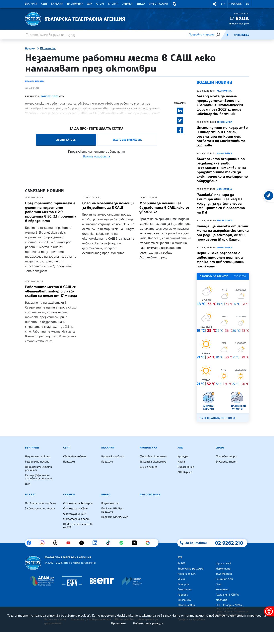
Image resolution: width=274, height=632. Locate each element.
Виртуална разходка (191, 568)
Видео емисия (110, 503)
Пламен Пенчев (34, 81)
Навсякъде (241, 34)
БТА (223, 3)
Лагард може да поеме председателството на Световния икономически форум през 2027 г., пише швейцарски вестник (220, 105)
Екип (218, 584)
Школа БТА (184, 600)
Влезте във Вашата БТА (127, 139)
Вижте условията (96, 156)
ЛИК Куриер (185, 472)
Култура (183, 456)
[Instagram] (43, 543)
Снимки (127, 3)
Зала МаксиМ (224, 574)
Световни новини (74, 456)
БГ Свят (113, 3)
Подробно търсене (201, 34)
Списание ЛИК (224, 579)
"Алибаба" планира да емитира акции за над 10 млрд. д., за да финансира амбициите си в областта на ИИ (221, 204)
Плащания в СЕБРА (227, 594)
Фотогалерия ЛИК (74, 513)
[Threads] (57, 543)
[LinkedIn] (96, 543)
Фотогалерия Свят (75, 508)
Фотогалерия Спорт (76, 519)
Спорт (100, 3)
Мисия (181, 579)
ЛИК (89, 3)
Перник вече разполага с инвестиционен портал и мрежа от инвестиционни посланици (221, 259)
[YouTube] (70, 543)
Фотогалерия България (78, 503)
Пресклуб (235, 3)
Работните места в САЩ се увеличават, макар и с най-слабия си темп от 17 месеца (51, 291)
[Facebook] (30, 543)
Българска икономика (152, 461)
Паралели (69, 461)
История (183, 584)
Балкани (57, 3)
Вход (242, 18)
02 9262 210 (229, 543)
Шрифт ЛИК (223, 563)
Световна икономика (152, 456)
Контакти (222, 589)
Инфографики (158, 3)
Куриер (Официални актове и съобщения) (38, 477)
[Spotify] (123, 543)
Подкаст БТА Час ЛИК (114, 517)
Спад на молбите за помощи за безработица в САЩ (108, 205)
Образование (186, 467)
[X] (83, 543)
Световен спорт (226, 456)
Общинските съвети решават (38, 468)
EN (247, 3)
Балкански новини (112, 456)
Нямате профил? (239, 23)
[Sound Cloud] (136, 543)
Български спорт (226, 461)
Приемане (118, 623)
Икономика (75, 3)
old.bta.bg (221, 600)
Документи (185, 589)
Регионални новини (37, 461)
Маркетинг (223, 568)
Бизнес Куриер (148, 467)
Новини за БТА (187, 574)
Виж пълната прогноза (217, 418)
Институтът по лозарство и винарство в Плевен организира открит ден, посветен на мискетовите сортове (222, 136)
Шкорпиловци (186, 605)
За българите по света (40, 508)
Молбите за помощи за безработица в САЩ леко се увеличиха (164, 207)
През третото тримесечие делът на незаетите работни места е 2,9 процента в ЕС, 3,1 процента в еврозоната (50, 212)
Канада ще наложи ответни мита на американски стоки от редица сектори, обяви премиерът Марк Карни (223, 233)
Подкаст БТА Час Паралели (112, 510)
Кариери (183, 594)
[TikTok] (109, 543)
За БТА (181, 563)
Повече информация (148, 623)
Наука (181, 461)
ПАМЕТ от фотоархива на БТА (78, 526)
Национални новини (37, 456)
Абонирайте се (66, 139)
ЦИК (27, 483)
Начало (30, 48)
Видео (141, 3)
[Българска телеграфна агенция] (33, 563)
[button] (174, 4)
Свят (44, 3)
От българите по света (40, 503)
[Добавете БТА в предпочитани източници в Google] (149, 543)
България (31, 3)
